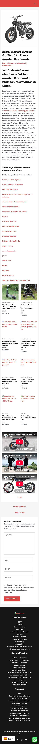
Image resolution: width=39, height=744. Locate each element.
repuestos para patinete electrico (19, 677)
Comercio (19, 624)
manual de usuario (9, 251)
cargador (5, 270)
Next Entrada (20, 512)
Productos (20, 63)
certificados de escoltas (10, 207)
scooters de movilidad (19, 685)
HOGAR (19, 497)
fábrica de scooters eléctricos (19, 649)
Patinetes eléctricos (19, 658)
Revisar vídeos (19, 665)
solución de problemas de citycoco (14, 202)
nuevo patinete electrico (19, 703)
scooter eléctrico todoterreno (19, 718)
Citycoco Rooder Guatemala (19, 660)
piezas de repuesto (9, 236)
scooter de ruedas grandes (19, 716)
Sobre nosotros (19, 627)
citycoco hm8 (19, 644)
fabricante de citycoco (19, 670)
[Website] (18, 578)
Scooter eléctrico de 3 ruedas (19, 721)
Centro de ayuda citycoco (11, 180)
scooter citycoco (19, 680)
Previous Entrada (19, 507)
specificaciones (8, 275)
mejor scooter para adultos (19, 713)
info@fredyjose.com (19, 698)
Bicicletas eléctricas (19, 663)
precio (4, 256)
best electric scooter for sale (19, 696)
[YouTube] (26, 740)
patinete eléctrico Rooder (19, 632)
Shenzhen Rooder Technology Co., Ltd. (16, 280)
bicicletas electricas (9, 221)
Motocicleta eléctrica (19, 639)
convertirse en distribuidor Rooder (14, 212)
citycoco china (7, 246)
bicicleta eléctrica (19, 637)
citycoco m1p (19, 642)
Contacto (19, 629)
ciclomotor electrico (19, 682)
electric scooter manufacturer (19, 701)
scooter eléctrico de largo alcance (19, 647)
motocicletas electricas (10, 226)
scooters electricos (9, 231)
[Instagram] (22, 740)
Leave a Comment (8, 63)
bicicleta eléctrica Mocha (11, 241)
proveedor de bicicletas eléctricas (19, 672)
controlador (6, 261)
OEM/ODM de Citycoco (10, 190)
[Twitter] (17, 740)
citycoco (5, 217)
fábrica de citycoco (19, 706)
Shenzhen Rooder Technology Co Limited (19, 111)
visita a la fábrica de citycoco (12, 185)
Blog (19, 694)
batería (4, 266)
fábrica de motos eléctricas (19, 675)
